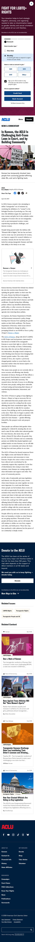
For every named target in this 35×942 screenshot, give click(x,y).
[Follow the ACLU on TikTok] (18, 835)
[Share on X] (19, 194)
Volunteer (22, 863)
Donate (29, 119)
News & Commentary (9, 126)
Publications (5, 899)
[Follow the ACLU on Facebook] (3, 835)
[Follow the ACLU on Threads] (23, 835)
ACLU (3, 188)
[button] (22, 193)
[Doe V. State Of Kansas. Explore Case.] (17, 650)
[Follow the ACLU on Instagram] (13, 835)
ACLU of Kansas (9, 337)
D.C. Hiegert (5, 189)
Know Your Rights (7, 891)
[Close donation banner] (31, 3)
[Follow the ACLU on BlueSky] (28, 835)
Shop (20, 855)
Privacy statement (18, 919)
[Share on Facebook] (15, 194)
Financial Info (6, 859)
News (3, 895)
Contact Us (5, 855)
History (4, 863)
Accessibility (17, 922)
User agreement (5, 919)
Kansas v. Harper (13, 333)
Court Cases (5, 883)
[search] (31, 929)
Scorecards (5, 902)
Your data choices (6, 922)
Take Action (23, 859)
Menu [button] (20, 119)
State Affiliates (6, 867)
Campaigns (5, 879)
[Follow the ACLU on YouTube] (8, 835)
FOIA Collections (7, 887)
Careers (4, 851)
